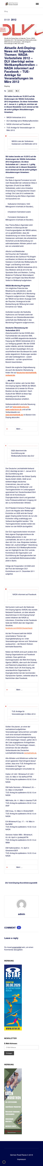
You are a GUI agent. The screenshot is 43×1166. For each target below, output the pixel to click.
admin (10, 91)
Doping (7, 86)
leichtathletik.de (30, 753)
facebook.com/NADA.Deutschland (19, 628)
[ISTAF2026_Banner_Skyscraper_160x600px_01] (13, 1030)
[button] (4, 1162)
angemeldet (16, 947)
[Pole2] (13, 1133)
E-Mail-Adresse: (10, 1043)
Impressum (21, 1159)
